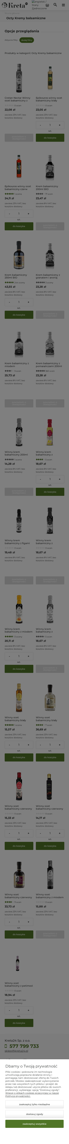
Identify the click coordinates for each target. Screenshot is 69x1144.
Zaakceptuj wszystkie (34, 1123)
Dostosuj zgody (34, 1114)
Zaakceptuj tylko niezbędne (34, 1104)
